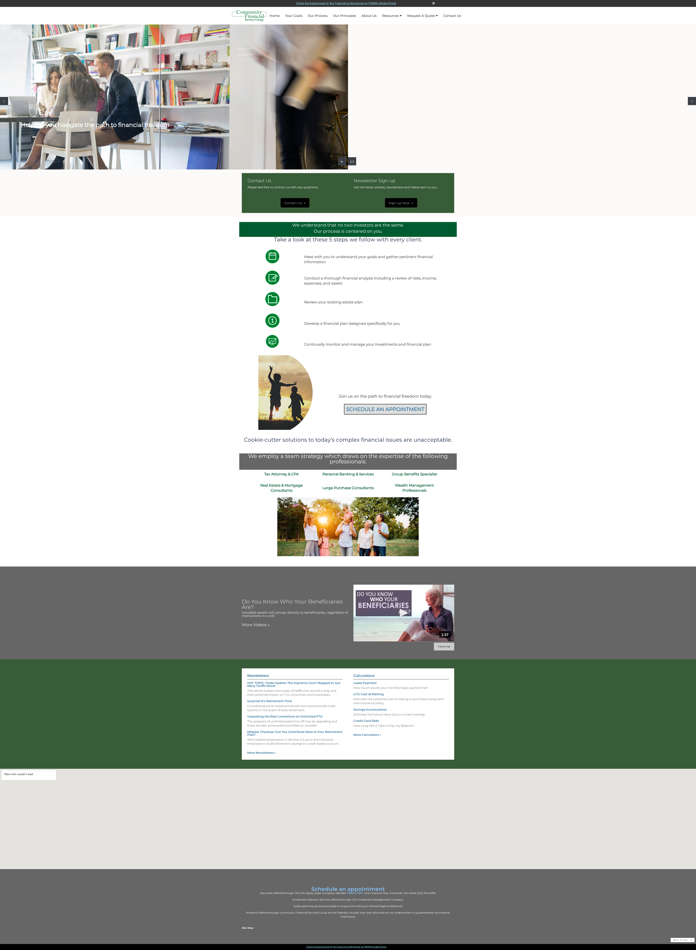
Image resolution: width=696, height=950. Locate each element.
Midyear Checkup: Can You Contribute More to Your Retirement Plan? (294, 733)
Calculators (363, 675)
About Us (369, 16)
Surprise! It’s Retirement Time (269, 701)
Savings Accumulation (370, 709)
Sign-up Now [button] (399, 203)
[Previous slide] (4, 101)
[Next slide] (692, 101)
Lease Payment (365, 683)
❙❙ (352, 161)
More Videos (256, 625)
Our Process (318, 16)
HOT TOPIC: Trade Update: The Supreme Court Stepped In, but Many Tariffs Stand (293, 684)
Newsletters (258, 675)
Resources (390, 16)
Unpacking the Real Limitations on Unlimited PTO (284, 716)
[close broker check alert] (433, 3)
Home (275, 16)
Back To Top (681, 940)
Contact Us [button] (293, 203)
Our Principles (344, 16)
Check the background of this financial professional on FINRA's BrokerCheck (346, 3)
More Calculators (367, 735)
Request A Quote (421, 16)
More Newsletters (261, 752)
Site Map (247, 928)
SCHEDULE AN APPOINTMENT (385, 409)
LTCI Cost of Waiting (368, 694)
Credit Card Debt (366, 721)
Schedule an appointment (348, 889)
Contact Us (452, 16)
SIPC (360, 893)
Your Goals (293, 16)
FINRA (351, 893)
